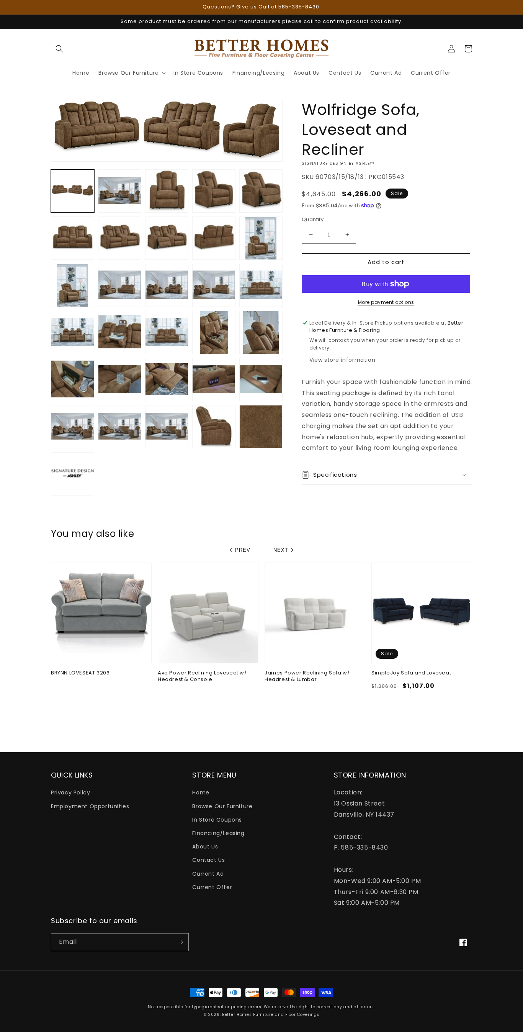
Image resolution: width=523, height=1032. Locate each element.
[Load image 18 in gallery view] (166, 332)
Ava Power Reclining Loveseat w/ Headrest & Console (202, 676)
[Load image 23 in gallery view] (166, 379)
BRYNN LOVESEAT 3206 (80, 673)
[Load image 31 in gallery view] (72, 473)
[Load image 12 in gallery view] (119, 285)
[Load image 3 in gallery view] (166, 191)
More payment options (386, 302)
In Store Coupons (217, 820)
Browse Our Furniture (222, 806)
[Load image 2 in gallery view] (119, 191)
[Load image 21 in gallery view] (72, 379)
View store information (342, 360)
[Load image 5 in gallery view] (261, 191)
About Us (205, 846)
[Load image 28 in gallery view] (166, 426)
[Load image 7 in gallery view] (119, 238)
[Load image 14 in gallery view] (213, 285)
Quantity (313, 219)
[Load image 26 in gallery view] (72, 426)
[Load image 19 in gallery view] (213, 332)
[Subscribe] (180, 942)
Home (200, 792)
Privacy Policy (70, 792)
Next (280, 550)
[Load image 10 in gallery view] (261, 238)
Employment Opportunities (90, 806)
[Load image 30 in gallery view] (261, 426)
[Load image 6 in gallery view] (72, 238)
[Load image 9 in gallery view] (213, 238)
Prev (242, 550)
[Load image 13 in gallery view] (166, 285)
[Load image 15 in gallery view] (261, 285)
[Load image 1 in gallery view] (72, 191)
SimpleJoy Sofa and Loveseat (411, 673)
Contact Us (208, 860)
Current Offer (212, 887)
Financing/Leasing (218, 833)
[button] (59, 48)
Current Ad (208, 874)
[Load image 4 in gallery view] (213, 191)
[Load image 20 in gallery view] (261, 332)
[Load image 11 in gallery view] (72, 285)
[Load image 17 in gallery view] (119, 332)
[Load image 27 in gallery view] (119, 426)
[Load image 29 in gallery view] (213, 426)
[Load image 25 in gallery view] (261, 379)
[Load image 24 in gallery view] (213, 379)
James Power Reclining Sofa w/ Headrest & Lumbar (307, 676)
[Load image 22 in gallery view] (119, 379)
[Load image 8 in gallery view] (166, 238)
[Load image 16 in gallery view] (72, 332)
